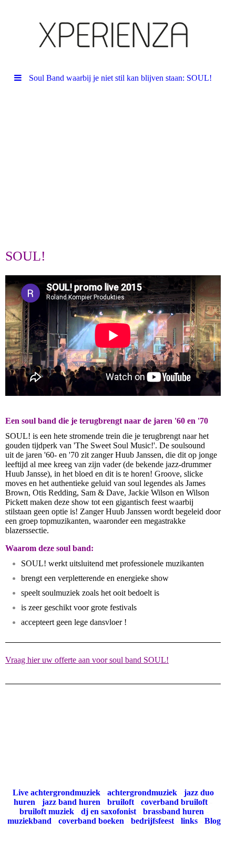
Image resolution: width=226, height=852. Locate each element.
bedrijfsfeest (152, 820)
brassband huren (173, 811)
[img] (113, 34)
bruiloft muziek (46, 811)
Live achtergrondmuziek (56, 792)
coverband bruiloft (174, 801)
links (189, 820)
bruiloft (120, 801)
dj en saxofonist (108, 811)
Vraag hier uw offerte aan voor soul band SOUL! (87, 659)
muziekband (29, 820)
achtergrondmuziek (142, 792)
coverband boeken (91, 820)
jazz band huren (71, 801)
